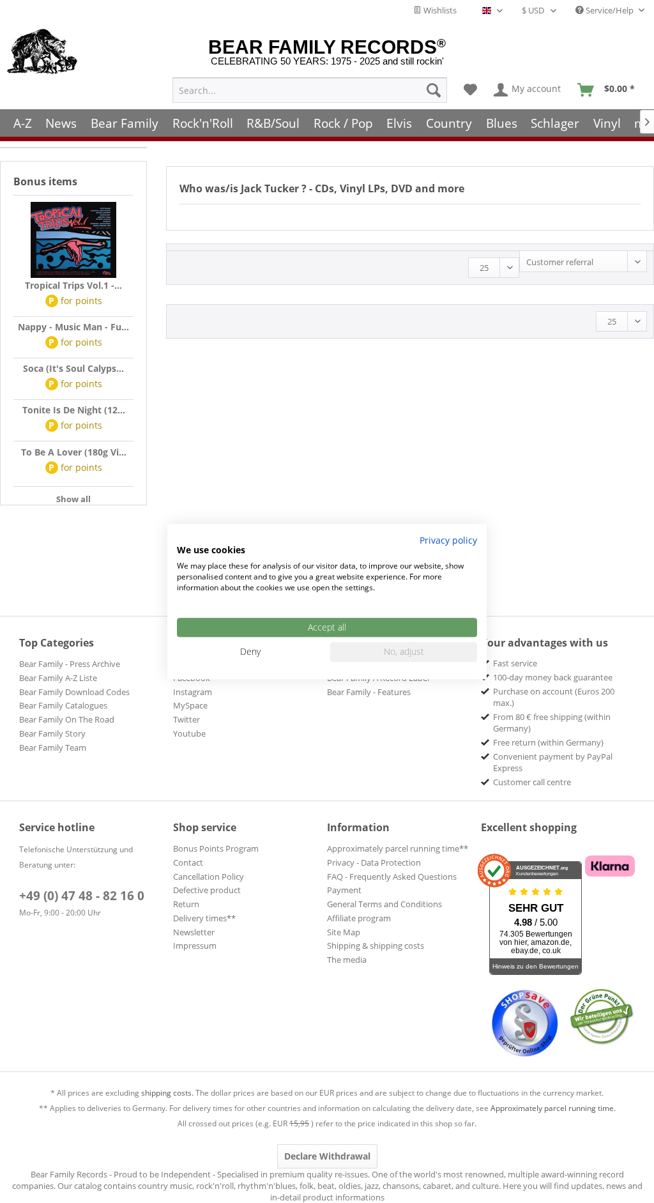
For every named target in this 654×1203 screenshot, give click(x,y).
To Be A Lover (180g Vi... (73, 452)
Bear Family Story (52, 733)
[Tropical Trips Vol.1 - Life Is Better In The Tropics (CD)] (73, 240)
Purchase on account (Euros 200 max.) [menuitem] (553, 697)
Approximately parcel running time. (553, 1108)
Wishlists (439, 10)
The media (347, 959)
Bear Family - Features (369, 692)
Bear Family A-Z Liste (58, 678)
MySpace (190, 705)
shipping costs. (167, 1092)
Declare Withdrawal (327, 1156)
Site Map (343, 932)
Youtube (189, 733)
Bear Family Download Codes (74, 692)
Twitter (186, 719)
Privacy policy (448, 540)
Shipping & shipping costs (375, 945)
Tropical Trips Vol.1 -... (73, 285)
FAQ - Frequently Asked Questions (392, 876)
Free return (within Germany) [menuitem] (548, 742)
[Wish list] (470, 90)
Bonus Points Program (216, 848)
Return (186, 904)
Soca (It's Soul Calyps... (73, 368)
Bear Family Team (52, 747)
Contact (188, 862)
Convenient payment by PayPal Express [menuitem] (552, 762)
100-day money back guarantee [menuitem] (552, 677)
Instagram (192, 692)
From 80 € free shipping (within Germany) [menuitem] (552, 722)
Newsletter (194, 932)
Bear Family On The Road (66, 719)
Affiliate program (359, 918)
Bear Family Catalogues (63, 705)
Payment (344, 890)
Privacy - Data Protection (374, 862)
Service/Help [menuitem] (609, 10)
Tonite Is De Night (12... (73, 410)
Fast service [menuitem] (515, 663)
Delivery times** (204, 918)
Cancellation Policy (208, 876)
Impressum (195, 945)
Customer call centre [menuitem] (532, 782)
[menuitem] (309, 90)
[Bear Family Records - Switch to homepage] (42, 52)
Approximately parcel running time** (397, 848)
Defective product (207, 890)
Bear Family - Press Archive (69, 664)
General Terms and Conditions (384, 904)
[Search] (433, 90)
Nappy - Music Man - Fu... (73, 327)
